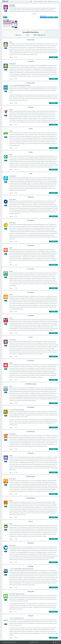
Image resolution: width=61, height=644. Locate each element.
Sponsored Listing (13, 642)
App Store (56, 17)
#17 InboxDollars (30, 407)
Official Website (44, 17)
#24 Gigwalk (30, 566)
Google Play (51, 17)
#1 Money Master (30, 39)
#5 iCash (30, 128)
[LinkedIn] (58, 642)
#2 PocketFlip (30, 61)
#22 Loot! (30, 521)
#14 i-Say (30, 337)
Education (45, 1)
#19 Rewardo (30, 453)
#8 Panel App (30, 197)
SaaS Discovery (36, 642)
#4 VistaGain (30, 107)
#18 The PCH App (30, 431)
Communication (40, 1)
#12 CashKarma (30, 292)
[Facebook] (53, 642)
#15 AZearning (30, 360)
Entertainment (50, 1)
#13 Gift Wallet (30, 315)
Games (54, 1)
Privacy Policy (7, 642)
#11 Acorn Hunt (30, 269)
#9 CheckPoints (30, 220)
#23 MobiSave (30, 543)
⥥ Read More (33, 13)
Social (57, 1)
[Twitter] (56, 642)
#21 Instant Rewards (30, 498)
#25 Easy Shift (30, 591)
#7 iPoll (30, 173)
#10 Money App (30, 245)
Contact (4, 642)
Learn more (53, 57)
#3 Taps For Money (30, 83)
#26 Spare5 (30, 615)
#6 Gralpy (30, 152)
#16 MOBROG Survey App (30, 384)
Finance (5, 17)
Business (35, 1)
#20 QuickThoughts (30, 476)
